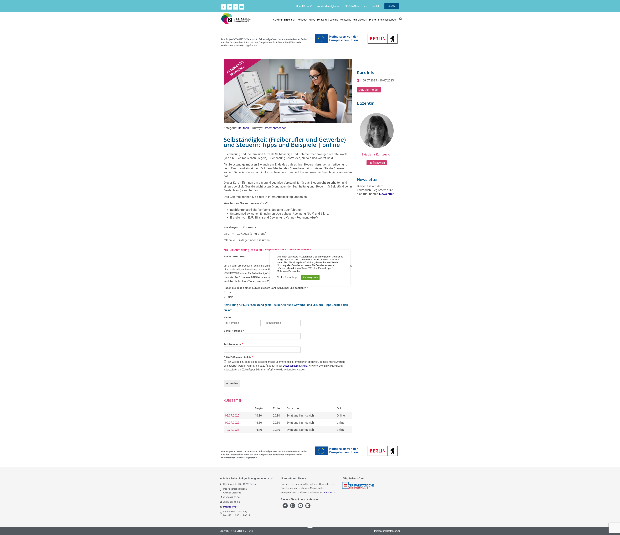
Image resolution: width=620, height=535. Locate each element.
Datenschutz (393, 531)
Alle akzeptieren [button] (310, 277)
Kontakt (376, 6)
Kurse (312, 19)
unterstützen (329, 492)
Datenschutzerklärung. (295, 365)
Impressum (380, 531)
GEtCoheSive (352, 6)
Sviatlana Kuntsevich (377, 154)
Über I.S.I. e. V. (304, 6)
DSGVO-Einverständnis (238, 357)
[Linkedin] (229, 7)
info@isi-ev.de (230, 506)
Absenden (232, 383)
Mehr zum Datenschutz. (289, 271)
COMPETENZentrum (284, 19)
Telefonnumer (233, 344)
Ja (229, 292)
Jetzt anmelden (369, 89)
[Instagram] (235, 7)
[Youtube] (241, 7)
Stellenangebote (387, 19)
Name (228, 317)
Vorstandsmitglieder (328, 6)
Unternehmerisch (275, 128)
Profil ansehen (376, 162)
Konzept (302, 19)
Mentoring (345, 19)
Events (373, 19)
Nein (230, 297)
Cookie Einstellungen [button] (288, 277)
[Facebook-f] (223, 7)
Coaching (333, 19)
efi (365, 6)
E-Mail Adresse (234, 330)
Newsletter (386, 194)
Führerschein (360, 19)
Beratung (322, 19)
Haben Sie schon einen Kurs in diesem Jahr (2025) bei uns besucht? (266, 287)
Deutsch (243, 128)
